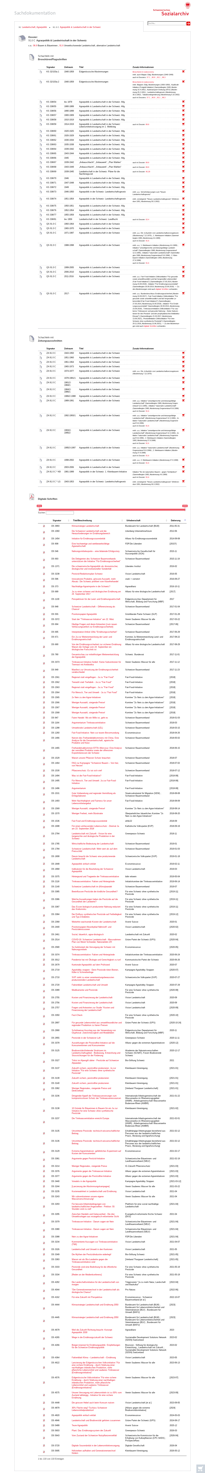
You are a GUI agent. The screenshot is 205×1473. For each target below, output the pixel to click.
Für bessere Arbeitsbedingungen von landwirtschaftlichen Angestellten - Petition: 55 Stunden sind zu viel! (93, 1206)
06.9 (35, 45)
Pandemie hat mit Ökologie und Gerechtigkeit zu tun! (96, 960)
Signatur (57, 520)
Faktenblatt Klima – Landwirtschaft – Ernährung (94, 1357)
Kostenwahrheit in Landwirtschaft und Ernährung (94, 1191)
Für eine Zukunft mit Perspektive (87, 1297)
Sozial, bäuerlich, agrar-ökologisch (88, 934)
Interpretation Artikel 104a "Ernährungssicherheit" (94, 632)
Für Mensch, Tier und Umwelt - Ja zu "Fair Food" (94, 692)
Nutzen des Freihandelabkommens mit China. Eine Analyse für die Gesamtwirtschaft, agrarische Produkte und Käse (95, 740)
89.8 (148, 124)
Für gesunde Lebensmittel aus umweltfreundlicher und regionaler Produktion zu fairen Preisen (97, 1023)
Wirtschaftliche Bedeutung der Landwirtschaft (93, 843)
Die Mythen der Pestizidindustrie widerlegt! (91, 1254)
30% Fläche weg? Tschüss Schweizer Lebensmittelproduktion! (89, 1409)
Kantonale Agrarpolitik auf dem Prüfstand (91, 964)
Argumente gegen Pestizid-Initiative (88, 1158)
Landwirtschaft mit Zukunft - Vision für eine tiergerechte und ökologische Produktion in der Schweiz (93, 836)
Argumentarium (79, 788)
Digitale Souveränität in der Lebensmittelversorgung (95, 1445)
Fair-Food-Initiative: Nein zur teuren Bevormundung (95, 733)
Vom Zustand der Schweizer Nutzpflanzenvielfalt (94, 1435)
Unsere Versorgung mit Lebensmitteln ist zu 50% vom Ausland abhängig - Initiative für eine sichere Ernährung (97, 1395)
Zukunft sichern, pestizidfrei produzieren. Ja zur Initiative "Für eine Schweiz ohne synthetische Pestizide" (94, 1070)
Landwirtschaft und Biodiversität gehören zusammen (96, 1420)
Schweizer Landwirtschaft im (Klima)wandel (92, 886)
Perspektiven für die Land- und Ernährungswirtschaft (96, 599)
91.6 (61, 45)
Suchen (41, 512)
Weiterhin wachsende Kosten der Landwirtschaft (94, 922)
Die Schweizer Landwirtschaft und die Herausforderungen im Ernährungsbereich (91, 532)
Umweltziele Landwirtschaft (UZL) (87, 728)
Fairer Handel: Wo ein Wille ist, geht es (90, 717)
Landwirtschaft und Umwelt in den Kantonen (92, 1249)
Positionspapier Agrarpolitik (84, 614)
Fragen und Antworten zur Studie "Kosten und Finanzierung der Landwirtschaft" (93, 1008)
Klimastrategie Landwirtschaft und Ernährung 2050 (95, 1304)
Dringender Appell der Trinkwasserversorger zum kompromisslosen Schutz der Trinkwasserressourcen (96, 1097)
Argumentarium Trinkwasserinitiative (88, 722)
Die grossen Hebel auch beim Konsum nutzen (93, 1402)
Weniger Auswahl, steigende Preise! (88, 702)
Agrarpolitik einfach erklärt (84, 864)
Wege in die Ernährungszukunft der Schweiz (92, 1337)
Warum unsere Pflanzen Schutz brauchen (91, 758)
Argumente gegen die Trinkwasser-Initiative (92, 1171)
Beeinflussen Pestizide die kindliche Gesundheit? (95, 891)
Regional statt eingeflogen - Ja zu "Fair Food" (93, 677)
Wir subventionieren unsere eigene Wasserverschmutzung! (88, 1197)
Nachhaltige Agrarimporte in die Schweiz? (91, 586)
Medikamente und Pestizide (85, 990)
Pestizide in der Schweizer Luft (86, 1038)
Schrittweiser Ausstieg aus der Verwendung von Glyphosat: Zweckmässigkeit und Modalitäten (94, 1031)
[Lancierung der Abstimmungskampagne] (91, 1186)
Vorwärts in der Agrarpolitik (84, 1181)
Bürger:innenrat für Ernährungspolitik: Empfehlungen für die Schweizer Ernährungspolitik (96, 1346)
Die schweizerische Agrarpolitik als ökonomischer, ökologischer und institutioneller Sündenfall (95, 567)
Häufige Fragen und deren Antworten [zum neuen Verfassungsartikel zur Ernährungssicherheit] (94, 625)
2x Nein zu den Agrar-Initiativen (86, 697)
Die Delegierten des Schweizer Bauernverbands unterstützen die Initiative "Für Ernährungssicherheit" (96, 560)
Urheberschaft (133, 520)
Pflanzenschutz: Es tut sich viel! (87, 770)
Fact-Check (77, 1015)
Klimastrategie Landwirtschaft (85, 526)
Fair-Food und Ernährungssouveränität (89, 821)
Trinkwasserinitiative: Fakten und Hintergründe (93, 881)
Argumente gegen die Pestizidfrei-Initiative (91, 1176)
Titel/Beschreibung (82, 520)
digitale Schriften (162, 289)
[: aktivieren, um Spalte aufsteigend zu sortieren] (44, 521)
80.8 (154, 77)
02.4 (148, 219)
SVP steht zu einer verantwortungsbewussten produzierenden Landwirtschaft (93, 978)
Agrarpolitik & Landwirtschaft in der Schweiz (80, 27)
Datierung (175, 520)
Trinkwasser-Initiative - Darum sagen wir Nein (93, 1221)
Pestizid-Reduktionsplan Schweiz (87, 574)
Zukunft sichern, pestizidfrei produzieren (90, 1078)
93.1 (159, 77)
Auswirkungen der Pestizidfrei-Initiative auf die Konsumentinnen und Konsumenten (93, 1044)
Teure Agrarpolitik (80, 1425)
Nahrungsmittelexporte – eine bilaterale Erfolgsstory (96, 551)
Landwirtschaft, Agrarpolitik (34, 27)
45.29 (148, 172)
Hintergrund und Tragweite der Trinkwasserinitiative (95, 876)
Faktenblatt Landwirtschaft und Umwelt (90, 985)
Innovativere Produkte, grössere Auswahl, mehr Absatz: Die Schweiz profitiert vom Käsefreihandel (95, 580)
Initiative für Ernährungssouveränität (88, 538)
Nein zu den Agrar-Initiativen (85, 1236)
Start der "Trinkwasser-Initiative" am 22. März (93, 619)
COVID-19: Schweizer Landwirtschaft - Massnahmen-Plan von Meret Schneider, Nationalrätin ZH (96, 940)
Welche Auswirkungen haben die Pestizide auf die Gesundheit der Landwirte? (95, 900)
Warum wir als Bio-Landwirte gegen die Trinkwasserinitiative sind (90, 1260)
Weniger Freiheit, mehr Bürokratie (87, 813)
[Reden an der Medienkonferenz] (87, 1274)
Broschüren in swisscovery (143, 72)
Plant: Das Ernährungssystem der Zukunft (91, 1430)
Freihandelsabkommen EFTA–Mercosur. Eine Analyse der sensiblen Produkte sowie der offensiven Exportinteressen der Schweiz (97, 750)
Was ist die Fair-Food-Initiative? (86, 775)
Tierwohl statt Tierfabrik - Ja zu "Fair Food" (92, 682)
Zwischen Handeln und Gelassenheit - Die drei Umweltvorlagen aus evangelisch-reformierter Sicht (95, 1215)
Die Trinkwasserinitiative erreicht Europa (90, 1118)
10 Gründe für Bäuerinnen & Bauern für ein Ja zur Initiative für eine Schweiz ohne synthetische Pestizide (95, 1110)
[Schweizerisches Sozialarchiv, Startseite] (172, 9)
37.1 (149, 77)
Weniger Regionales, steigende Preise (89, 1166)
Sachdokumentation (35, 13)
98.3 (164, 77)
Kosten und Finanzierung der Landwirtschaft (92, 997)
